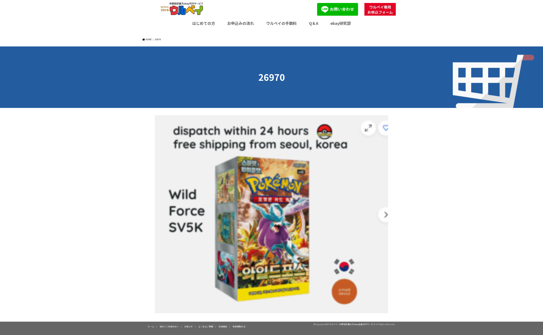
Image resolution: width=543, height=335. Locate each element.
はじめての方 (203, 23)
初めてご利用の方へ (169, 326)
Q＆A (313, 23)
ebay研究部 (340, 23)
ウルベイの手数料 (281, 23)
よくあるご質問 (205, 326)
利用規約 (223, 326)
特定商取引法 (239, 326)
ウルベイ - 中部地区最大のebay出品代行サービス (352, 324)
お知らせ (188, 326)
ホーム (151, 326)
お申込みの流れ (240, 23)
